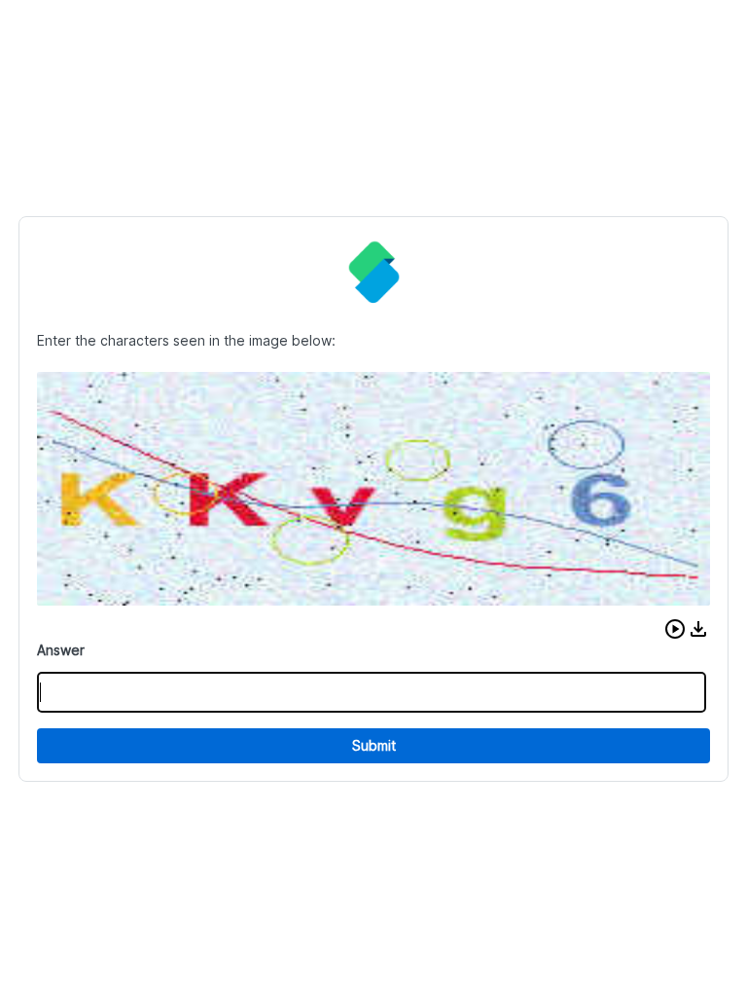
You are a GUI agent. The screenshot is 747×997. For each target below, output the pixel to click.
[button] (675, 629)
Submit (374, 745)
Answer (61, 650)
